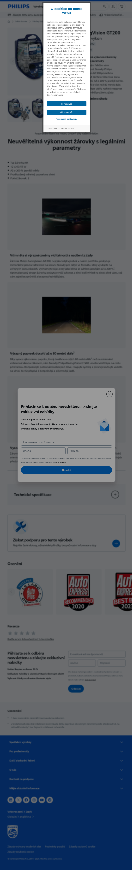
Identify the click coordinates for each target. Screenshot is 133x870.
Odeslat (65, 470)
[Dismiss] (108, 394)
